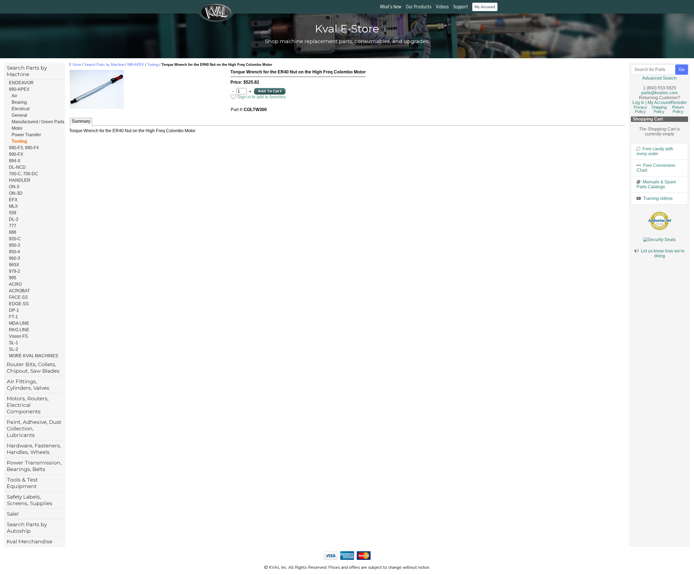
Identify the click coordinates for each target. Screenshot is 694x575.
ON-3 (14, 186)
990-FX (16, 154)
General (19, 115)
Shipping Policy (659, 109)
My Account (485, 6)
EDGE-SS (19, 303)
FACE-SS (18, 297)
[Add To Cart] (269, 91)
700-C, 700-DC (23, 173)
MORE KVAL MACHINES (33, 355)
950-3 (14, 245)
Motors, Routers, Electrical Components (28, 405)
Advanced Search (659, 78)
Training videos (657, 198)
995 (12, 277)
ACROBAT (19, 290)
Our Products (418, 6)
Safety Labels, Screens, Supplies (29, 499)
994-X (15, 160)
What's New (390, 6)
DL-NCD (17, 167)
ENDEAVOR (21, 82)
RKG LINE (19, 329)
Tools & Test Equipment (22, 482)
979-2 (14, 271)
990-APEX (19, 89)
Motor (17, 128)
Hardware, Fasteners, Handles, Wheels (34, 448)
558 (12, 212)
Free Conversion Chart (656, 168)
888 (12, 232)
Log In (638, 102)
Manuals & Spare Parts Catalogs (656, 184)
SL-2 (13, 349)
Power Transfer (26, 134)
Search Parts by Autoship (27, 527)
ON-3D (16, 193)
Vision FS (18, 336)
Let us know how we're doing (663, 253)
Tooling (19, 141)
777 (12, 225)
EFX (13, 199)
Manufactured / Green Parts (38, 121)
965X (14, 264)
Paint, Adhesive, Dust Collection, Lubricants (34, 428)
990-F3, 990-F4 (24, 147)
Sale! (13, 514)
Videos (442, 6)
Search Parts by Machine (27, 70)
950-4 (14, 251)
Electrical (21, 108)
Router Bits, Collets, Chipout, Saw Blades (33, 367)
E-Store (75, 65)
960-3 (14, 258)
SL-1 (13, 342)
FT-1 (13, 316)
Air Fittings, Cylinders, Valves (28, 384)
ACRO (15, 284)
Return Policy (678, 109)
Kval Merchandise (29, 541)
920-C (15, 238)
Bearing (19, 102)
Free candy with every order (655, 151)
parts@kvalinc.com (659, 92)
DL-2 (13, 219)
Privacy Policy (640, 109)
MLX (13, 206)
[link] (258, 97)
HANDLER (19, 180)
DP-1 (14, 310)
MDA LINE (19, 323)
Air (14, 95)
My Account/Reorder (667, 102)
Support (460, 6)
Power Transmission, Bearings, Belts (34, 465)
